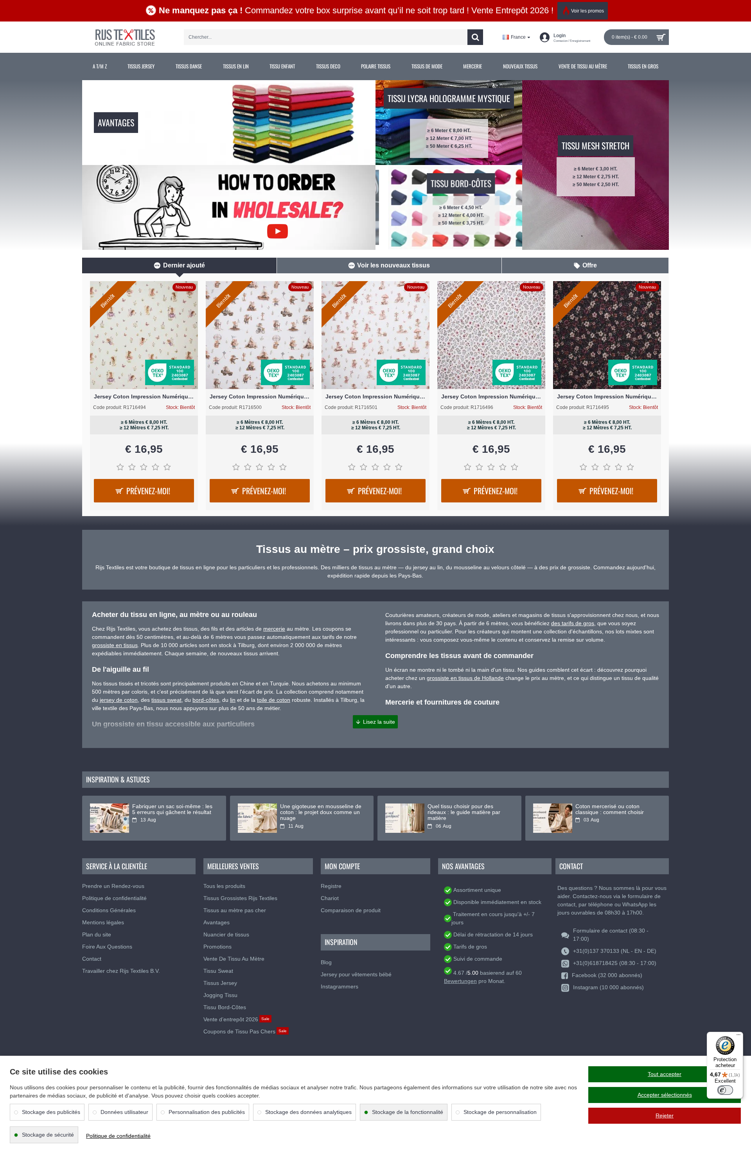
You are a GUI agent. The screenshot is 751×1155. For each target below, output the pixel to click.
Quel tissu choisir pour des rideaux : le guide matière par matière (464, 812)
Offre (589, 265)
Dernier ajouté (184, 265)
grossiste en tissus (115, 645)
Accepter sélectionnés (665, 1095)
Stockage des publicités (51, 1112)
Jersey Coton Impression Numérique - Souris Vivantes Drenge (260, 396)
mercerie (274, 629)
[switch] (725, 1090)
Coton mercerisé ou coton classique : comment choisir (609, 809)
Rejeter (665, 1115)
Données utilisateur (124, 1112)
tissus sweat (166, 700)
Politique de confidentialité (118, 1136)
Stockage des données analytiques (308, 1112)
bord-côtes (205, 700)
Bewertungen (460, 981)
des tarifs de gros (572, 623)
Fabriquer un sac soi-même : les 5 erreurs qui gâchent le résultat (172, 809)
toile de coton (273, 700)
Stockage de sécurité (48, 1135)
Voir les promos (587, 11)
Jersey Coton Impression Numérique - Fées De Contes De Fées (144, 396)
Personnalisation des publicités (207, 1112)
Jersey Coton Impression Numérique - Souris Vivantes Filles (375, 396)
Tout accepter (664, 1074)
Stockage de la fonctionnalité (407, 1112)
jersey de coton (119, 700)
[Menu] (738, 1036)
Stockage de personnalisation (500, 1112)
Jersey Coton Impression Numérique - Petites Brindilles (491, 396)
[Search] (475, 37)
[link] (99, 66)
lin (232, 700)
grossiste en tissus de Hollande (465, 678)
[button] (375, 721)
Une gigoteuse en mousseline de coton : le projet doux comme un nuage (320, 812)
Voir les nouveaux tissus (393, 265)
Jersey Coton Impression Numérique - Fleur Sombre (607, 396)
